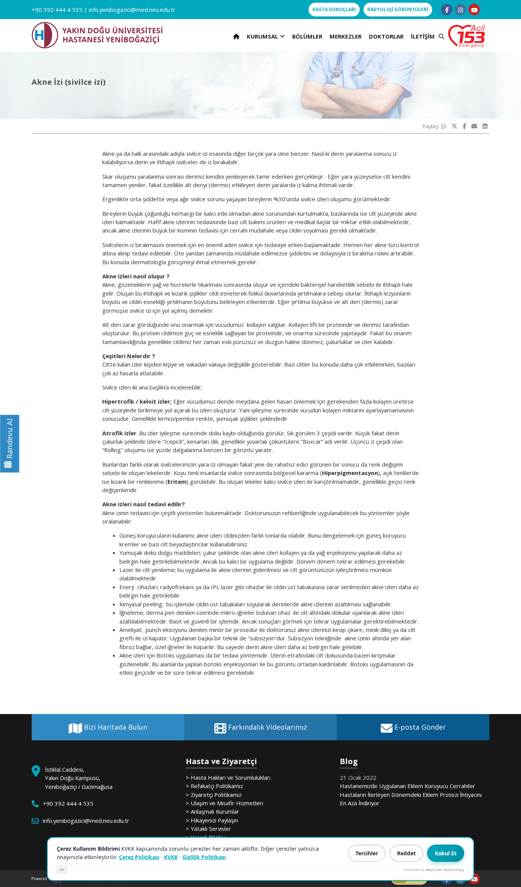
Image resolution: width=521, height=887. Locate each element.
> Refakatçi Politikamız (214, 786)
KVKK (171, 857)
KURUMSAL (262, 36)
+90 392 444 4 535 (57, 9)
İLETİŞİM (423, 36)
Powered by (434, 869)
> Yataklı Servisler (208, 828)
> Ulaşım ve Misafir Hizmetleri (224, 803)
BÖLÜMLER (307, 36)
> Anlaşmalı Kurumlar (212, 811)
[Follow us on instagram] (460, 9)
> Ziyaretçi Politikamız (213, 794)
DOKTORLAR (386, 36)
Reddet (406, 853)
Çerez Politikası (139, 857)
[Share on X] (454, 126)
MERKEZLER (346, 36)
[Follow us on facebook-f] (446, 9)
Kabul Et (446, 853)
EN (61, 869)
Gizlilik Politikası (204, 857)
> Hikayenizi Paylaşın (212, 820)
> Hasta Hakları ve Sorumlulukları (228, 777)
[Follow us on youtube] (474, 9)
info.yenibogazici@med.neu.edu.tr (132, 9)
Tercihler (366, 853)
